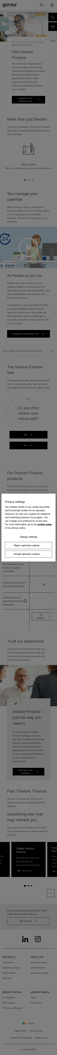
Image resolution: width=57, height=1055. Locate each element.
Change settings (28, 537)
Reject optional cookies (26, 545)
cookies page (44, 524)
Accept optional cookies (27, 554)
